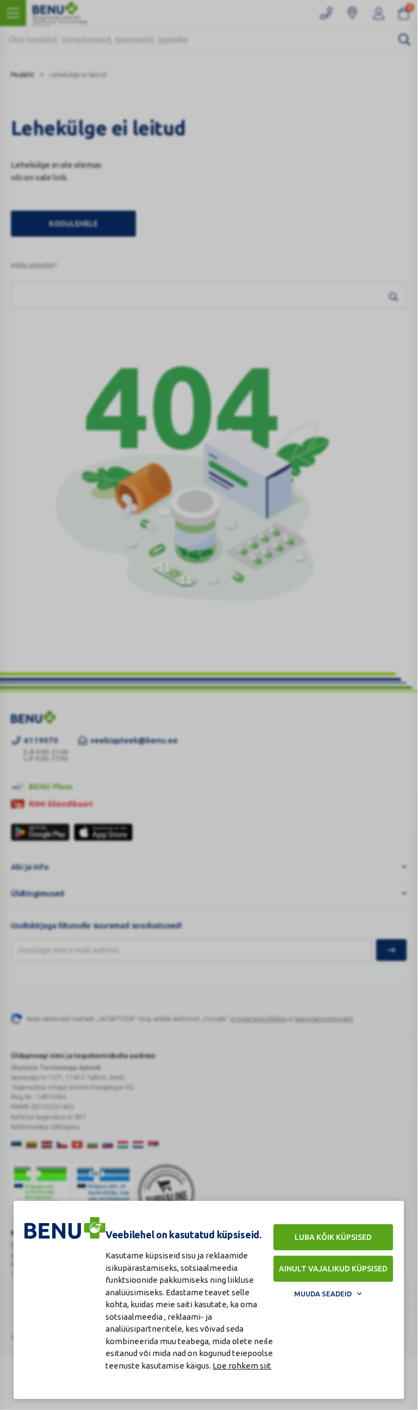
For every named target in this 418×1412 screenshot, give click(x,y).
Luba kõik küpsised (333, 1237)
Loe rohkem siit (242, 1365)
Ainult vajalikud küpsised (333, 1268)
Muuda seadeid (323, 1293)
